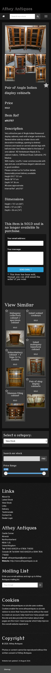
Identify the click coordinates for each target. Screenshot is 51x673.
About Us (6, 497)
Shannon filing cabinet (15, 394)
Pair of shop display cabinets (35, 383)
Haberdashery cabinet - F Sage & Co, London (15, 356)
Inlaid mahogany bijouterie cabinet (35, 346)
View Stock (7, 503)
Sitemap (7, 669)
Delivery (5, 509)
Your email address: (16, 238)
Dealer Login (7, 518)
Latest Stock (7, 500)
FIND (43, 459)
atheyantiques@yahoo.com (20, 558)
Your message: (14, 249)
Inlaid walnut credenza (36, 314)
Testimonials (7, 512)
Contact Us (6, 515)
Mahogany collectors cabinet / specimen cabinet (15, 318)
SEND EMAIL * (26, 270)
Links (4, 506)
